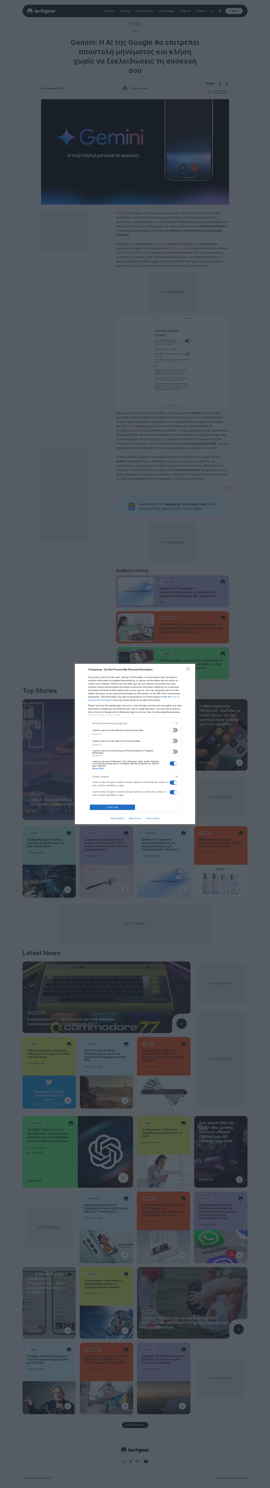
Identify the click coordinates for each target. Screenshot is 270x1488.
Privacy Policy (153, 818)
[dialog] (135, 744)
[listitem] (135, 723)
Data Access (135, 818)
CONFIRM (112, 807)
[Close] (189, 670)
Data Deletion (117, 818)
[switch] (174, 730)
